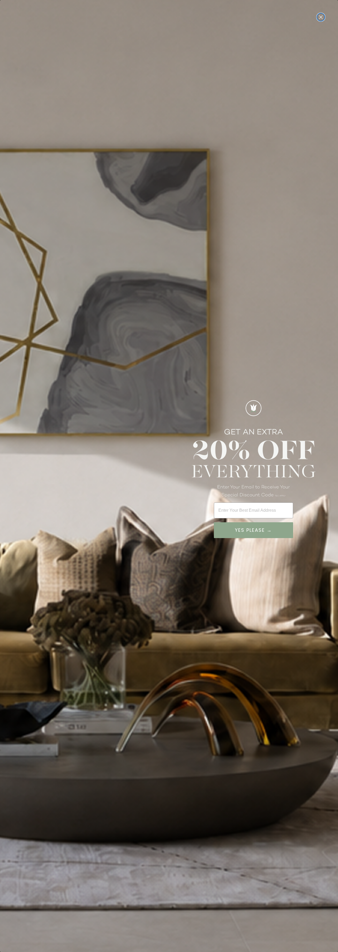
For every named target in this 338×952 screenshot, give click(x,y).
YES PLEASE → (253, 530)
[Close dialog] (321, 17)
